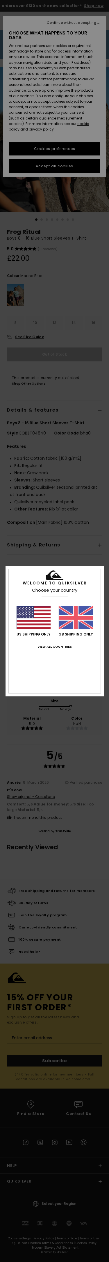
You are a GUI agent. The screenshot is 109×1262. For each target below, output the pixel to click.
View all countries (54, 646)
